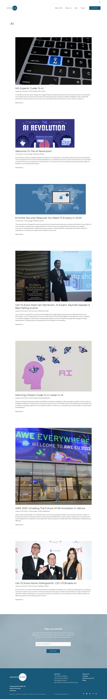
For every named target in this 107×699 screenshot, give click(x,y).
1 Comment (19, 154)
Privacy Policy (32, 694)
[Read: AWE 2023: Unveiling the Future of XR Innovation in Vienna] (53, 466)
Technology (33, 91)
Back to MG (58, 8)
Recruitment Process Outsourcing (66, 682)
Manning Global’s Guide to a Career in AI (39, 395)
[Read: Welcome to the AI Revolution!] (44, 133)
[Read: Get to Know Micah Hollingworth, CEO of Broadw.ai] (53, 560)
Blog (84, 680)
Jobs (76, 8)
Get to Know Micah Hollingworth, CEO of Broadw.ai (45, 583)
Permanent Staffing (61, 678)
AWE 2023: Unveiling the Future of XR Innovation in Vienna (50, 508)
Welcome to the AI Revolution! (33, 151)
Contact (85, 676)
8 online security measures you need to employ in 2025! (48, 217)
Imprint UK (12, 694)
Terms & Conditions (41, 694)
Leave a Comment (21, 91)
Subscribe (53, 651)
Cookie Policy (25, 694)
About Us (68, 8)
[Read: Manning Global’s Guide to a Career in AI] (53, 366)
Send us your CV (88, 678)
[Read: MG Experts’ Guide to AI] (53, 61)
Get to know (33, 311)
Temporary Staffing (60, 676)
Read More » (19, 103)
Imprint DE (18, 694)
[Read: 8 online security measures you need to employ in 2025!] (50, 199)
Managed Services (60, 680)
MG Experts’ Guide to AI (29, 88)
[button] (99, 2)
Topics (82, 8)
